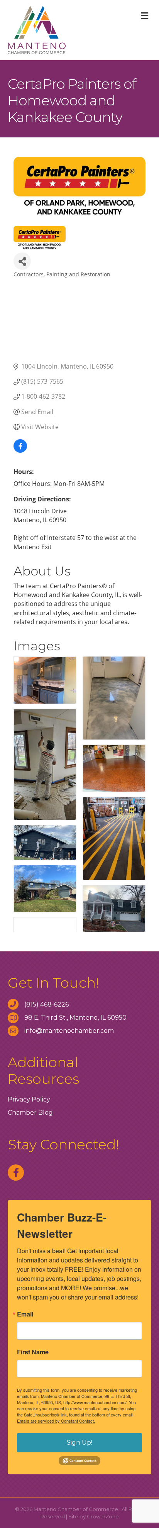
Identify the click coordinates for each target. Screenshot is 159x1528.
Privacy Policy (29, 1099)
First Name (33, 1352)
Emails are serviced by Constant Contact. (56, 1421)
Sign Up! (79, 1442)
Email (25, 1314)
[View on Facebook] (20, 450)
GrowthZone (103, 1516)
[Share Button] (22, 261)
